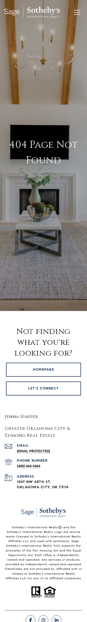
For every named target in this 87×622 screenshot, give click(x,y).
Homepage (43, 370)
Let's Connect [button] (43, 388)
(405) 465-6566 (28, 466)
